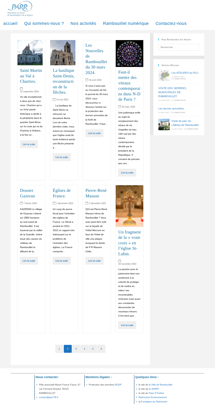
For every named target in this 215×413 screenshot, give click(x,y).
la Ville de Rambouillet (160, 384)
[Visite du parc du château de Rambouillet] (164, 124)
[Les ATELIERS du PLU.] (164, 75)
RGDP (117, 384)
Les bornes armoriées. (171, 108)
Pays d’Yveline (156, 393)
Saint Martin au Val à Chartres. (31, 76)
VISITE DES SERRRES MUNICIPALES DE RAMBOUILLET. (172, 92)
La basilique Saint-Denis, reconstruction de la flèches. (64, 81)
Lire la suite (29, 144)
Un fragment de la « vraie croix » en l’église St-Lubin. (129, 243)
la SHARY (154, 388)
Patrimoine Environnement (153, 397)
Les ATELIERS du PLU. (185, 72)
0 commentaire (178, 79)
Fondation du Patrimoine (154, 401)
